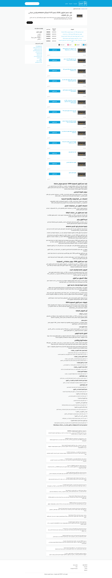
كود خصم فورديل (38, 62)
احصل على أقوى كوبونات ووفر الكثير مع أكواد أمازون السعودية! (72, 36)
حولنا (77, 567)
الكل (84, 44)
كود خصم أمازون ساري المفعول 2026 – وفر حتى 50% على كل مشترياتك (69, 49)
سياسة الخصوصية (74, 568)
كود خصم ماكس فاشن (37, 47)
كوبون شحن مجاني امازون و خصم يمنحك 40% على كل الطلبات (69, 142)
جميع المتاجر (39, 57)
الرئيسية (75, 4)
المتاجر (66, 4)
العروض (69, 44)
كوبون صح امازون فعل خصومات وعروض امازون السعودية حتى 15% (69, 121)
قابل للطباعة (61, 44)
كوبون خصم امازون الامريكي (71, 162)
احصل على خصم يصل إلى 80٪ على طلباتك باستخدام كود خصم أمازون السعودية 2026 (72, 41)
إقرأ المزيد (30, 22)
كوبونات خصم (39, 60)
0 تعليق (48, 55)
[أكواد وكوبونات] (83, 3)
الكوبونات (77, 44)
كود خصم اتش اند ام (38, 56)
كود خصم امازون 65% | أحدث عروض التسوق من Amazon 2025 (72, 32)
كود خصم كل (39, 54)
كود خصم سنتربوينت (38, 49)
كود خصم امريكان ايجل (37, 50)
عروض (40, 59)
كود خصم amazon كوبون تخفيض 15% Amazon (69, 111)
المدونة (70, 4)
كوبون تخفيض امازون (72, 172)
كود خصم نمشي (38, 52)
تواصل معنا (75, 565)
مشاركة (84, 55)
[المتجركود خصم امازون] (79, 16)
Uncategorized (39, 46)
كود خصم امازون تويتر (72, 152)
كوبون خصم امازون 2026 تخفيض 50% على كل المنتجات (72, 34)
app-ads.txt (85, 565)
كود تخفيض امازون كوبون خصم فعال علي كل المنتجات (69, 132)
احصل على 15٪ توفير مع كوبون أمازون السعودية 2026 (72, 38)
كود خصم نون (39, 53)
